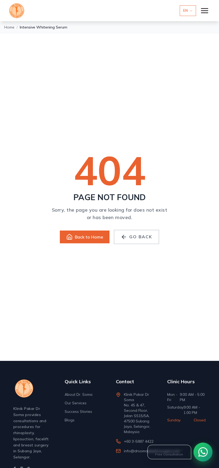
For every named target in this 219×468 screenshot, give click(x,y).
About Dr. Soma (78, 394)
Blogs (70, 420)
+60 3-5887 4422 (139, 441)
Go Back (140, 236)
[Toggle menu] (204, 10)
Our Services (76, 403)
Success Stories (78, 411)
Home (9, 27)
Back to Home (89, 237)
